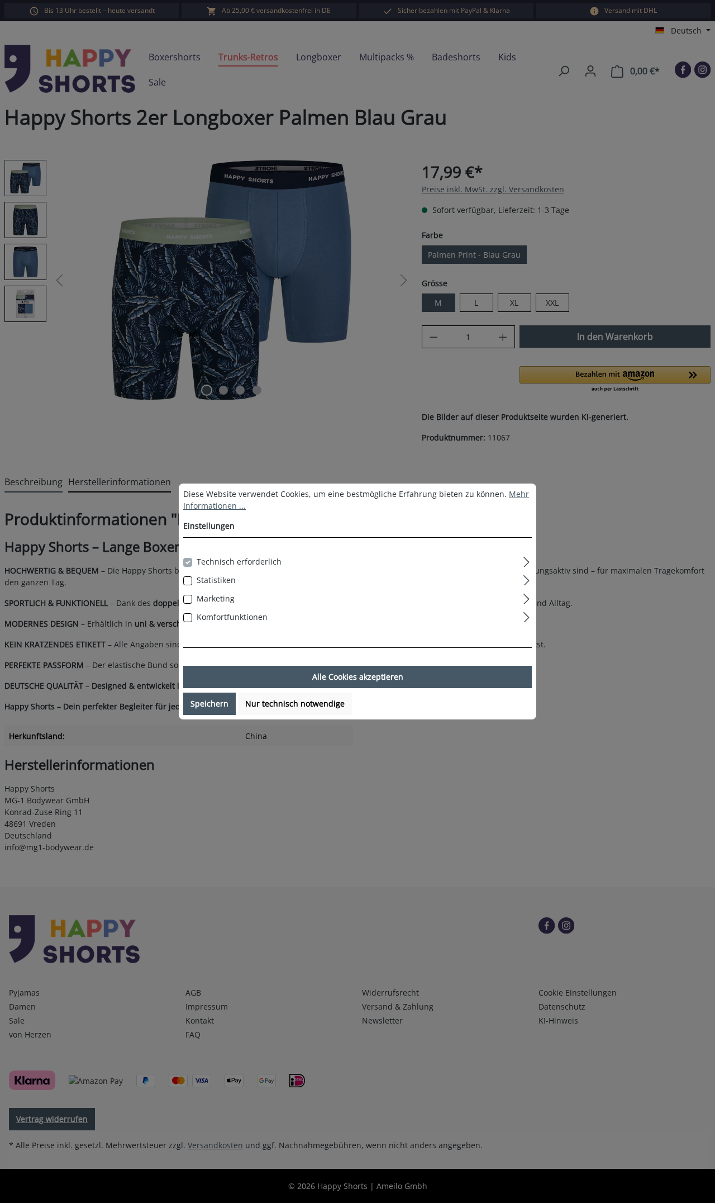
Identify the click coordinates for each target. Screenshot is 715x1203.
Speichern (209, 703)
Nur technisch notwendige (295, 703)
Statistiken (216, 580)
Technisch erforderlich (239, 561)
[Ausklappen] (526, 560)
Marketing (216, 598)
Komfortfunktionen (232, 617)
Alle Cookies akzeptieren (357, 676)
